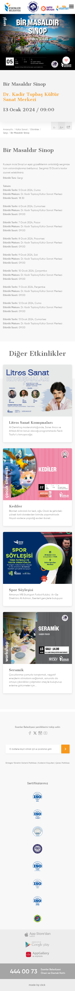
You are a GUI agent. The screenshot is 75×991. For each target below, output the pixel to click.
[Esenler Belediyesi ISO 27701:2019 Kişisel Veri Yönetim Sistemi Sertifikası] (37, 849)
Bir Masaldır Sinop (20, 132)
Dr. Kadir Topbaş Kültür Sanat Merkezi (41, 194)
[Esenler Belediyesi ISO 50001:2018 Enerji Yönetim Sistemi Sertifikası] (37, 901)
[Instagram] (40, 733)
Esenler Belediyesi (13, 7)
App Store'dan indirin (37, 934)
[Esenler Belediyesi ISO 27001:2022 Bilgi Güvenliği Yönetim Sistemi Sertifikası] (37, 831)
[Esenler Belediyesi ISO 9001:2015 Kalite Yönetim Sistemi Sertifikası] (37, 797)
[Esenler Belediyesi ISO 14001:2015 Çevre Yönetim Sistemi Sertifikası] (37, 814)
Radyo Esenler (62, 8)
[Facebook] (30, 733)
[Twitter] (35, 733)
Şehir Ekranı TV (47, 9)
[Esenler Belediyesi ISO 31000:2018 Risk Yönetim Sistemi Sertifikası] (37, 866)
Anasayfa (8, 129)
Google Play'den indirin (37, 944)
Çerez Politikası (63, 763)
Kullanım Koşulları (46, 763)
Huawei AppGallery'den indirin (37, 954)
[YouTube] (45, 733)
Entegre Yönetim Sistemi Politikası (21, 763)
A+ (61, 127)
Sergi (5, 132)
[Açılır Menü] (71, 7)
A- (54, 127)
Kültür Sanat (33, 7)
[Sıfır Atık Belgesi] (37, 918)
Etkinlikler (34, 129)
